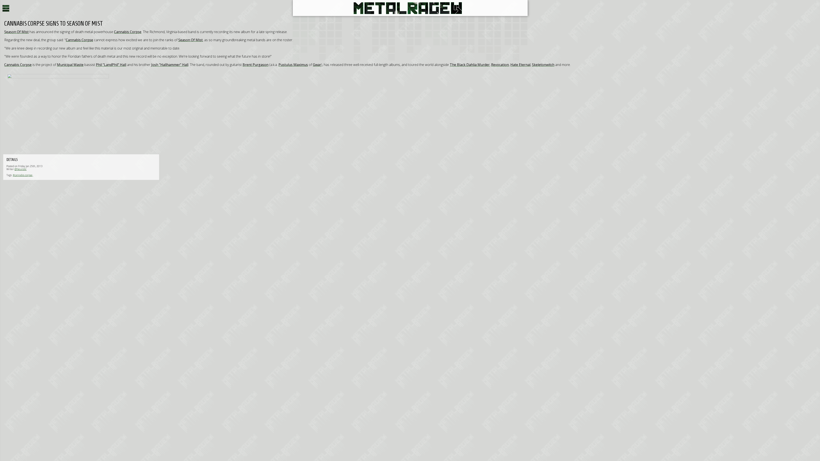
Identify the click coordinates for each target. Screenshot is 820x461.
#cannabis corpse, (23, 175)
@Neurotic (20, 169)
